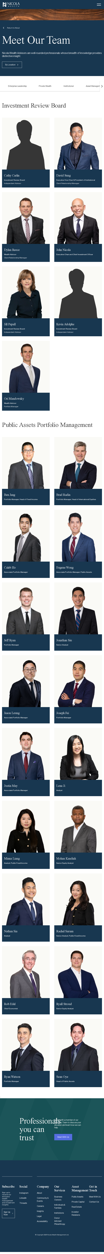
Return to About (13, 28)
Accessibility (42, 1221)
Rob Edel (9, 1004)
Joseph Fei (62, 713)
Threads (23, 1203)
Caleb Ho (10, 567)
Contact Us (94, 1202)
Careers (40, 1206)
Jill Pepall (10, 324)
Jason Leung (12, 713)
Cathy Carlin (11, 175)
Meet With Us (63, 1137)
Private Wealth (45, 86)
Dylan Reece (12, 250)
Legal (39, 1216)
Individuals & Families (59, 1206)
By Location (10, 65)
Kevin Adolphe (65, 324)
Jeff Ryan (10, 640)
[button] (99, 5)
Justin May (11, 786)
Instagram (23, 1193)
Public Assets (77, 1197)
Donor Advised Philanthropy (59, 1221)
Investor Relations (76, 1213)
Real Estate (77, 1207)
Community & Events (43, 1199)
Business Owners (58, 1198)
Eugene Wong (64, 567)
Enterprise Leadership (17, 86)
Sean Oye (62, 1077)
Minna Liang (12, 858)
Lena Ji (60, 786)
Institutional (69, 86)
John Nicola (63, 250)
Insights (40, 1211)
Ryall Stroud (64, 1004)
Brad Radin (63, 495)
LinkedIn (23, 1198)
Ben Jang (9, 495)
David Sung (63, 175)
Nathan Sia (10, 931)
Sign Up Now (7, 1213)
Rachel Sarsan (64, 931)
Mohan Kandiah (66, 858)
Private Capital (78, 1202)
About (39, 1193)
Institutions (59, 1213)
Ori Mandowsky (14, 398)
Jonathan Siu (64, 640)
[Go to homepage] (11, 4)
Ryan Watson (12, 1077)
